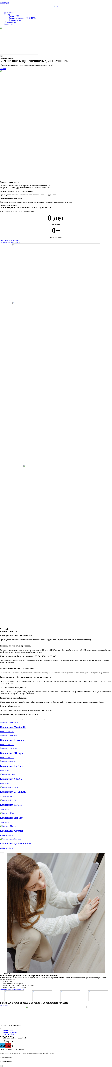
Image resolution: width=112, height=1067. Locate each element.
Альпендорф (4, 3)
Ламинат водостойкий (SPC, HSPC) (22, 18)
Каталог (7, 14)
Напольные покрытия (7, 1029)
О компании (9, 12)
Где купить (8, 24)
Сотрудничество (10, 22)
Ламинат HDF (14, 16)
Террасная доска (15, 20)
